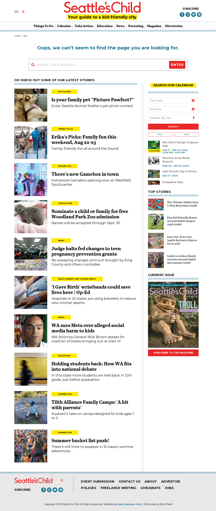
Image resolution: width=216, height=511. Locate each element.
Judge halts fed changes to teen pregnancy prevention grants (86, 251)
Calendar (64, 26)
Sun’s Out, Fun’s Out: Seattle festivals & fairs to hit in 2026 (182, 240)
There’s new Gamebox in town (85, 174)
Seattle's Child (71, 504)
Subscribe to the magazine (173, 352)
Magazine (154, 26)
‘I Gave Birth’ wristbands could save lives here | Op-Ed (91, 289)
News (120, 26)
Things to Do (43, 26)
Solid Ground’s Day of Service (179, 171)
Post (160, 134)
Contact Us (129, 481)
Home (17, 36)
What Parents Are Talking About (77, 279)
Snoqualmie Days (172, 182)
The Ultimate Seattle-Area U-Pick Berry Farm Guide (182, 203)
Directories (174, 26)
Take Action (84, 26)
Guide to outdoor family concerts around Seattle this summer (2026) (181, 259)
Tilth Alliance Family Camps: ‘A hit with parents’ (89, 405)
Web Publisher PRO (130, 504)
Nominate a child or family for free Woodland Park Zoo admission (89, 214)
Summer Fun (65, 394)
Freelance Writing (118, 488)
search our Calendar (173, 85)
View (186, 134)
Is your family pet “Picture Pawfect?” (92, 99)
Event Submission (97, 481)
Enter (177, 65)
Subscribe (191, 8)
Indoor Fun (64, 166)
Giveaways (151, 488)
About (151, 481)
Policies (88, 488)
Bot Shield (166, 504)
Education (105, 26)
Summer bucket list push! (80, 440)
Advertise (170, 481)
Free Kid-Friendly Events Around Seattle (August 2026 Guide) (182, 220)
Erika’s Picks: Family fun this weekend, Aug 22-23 (83, 139)
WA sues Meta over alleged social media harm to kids (87, 328)
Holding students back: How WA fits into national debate (91, 366)
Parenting (135, 26)
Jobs (169, 488)
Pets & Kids (64, 92)
